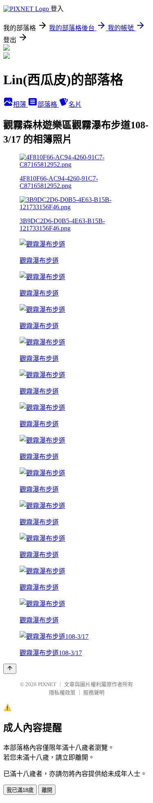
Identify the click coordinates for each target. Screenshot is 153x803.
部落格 (48, 104)
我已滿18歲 (20, 790)
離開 (47, 790)
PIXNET (47, 684)
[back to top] (9, 669)
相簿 (20, 104)
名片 (75, 104)
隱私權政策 (62, 692)
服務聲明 (93, 692)
